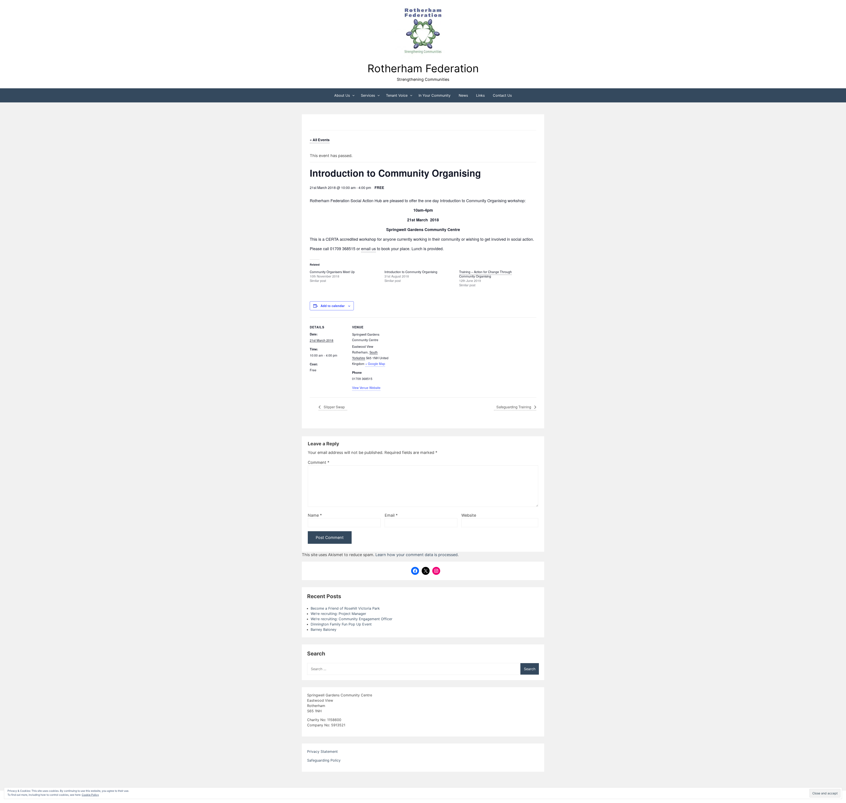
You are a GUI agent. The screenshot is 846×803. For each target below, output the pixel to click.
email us (368, 248)
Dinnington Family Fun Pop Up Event (341, 624)
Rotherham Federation (423, 68)
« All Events (320, 139)
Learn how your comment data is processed (416, 554)
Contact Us (502, 95)
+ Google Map (375, 363)
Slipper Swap (334, 406)
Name (315, 515)
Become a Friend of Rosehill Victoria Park (345, 608)
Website (468, 515)
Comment (318, 462)
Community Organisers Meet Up (332, 272)
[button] (423, 31)
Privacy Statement (322, 751)
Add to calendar (333, 305)
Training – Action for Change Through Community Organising (485, 274)
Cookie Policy (90, 794)
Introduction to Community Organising (410, 272)
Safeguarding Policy (324, 760)
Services (368, 95)
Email (391, 515)
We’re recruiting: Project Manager (338, 613)
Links (480, 95)
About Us (342, 95)
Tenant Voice (397, 95)
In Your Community (435, 95)
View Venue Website (366, 387)
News (463, 95)
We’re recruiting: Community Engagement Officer (351, 619)
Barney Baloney (323, 629)
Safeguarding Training (514, 406)
